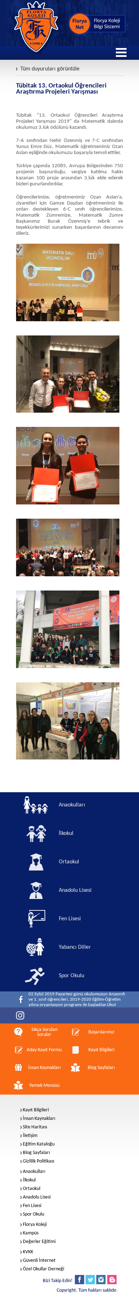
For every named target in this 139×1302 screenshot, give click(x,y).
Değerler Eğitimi (39, 1241)
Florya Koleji (35, 1224)
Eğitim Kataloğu (39, 1144)
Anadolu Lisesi (37, 1197)
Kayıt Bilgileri (36, 1110)
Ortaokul (31, 1188)
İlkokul (29, 1180)
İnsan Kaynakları (39, 1118)
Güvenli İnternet (39, 1260)
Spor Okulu (33, 1214)
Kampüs (30, 1233)
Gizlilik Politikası (38, 1161)
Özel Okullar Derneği (43, 1269)
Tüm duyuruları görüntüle (49, 69)
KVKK (28, 1252)
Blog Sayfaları (36, 1152)
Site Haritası (35, 1127)
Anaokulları (34, 1171)
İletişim (30, 1135)
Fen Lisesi (32, 1205)
